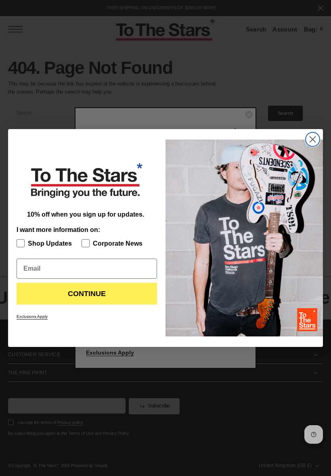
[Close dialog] (313, 139)
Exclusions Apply (32, 316)
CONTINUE (87, 294)
